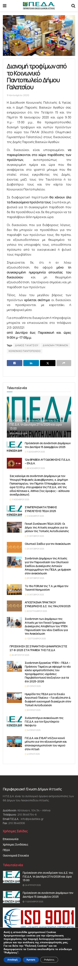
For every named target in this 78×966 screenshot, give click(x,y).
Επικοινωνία (10, 839)
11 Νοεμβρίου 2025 (20, 499)
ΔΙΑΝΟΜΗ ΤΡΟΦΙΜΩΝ (55, 345)
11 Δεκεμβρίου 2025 (36, 451)
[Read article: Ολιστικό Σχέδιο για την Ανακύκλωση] (14, 547)
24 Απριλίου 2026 (19, 433)
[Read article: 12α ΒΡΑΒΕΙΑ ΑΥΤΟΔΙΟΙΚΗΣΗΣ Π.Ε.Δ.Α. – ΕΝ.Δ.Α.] (14, 463)
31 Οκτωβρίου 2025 (35, 536)
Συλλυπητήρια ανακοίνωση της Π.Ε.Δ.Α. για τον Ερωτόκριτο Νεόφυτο (44, 721)
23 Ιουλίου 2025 (34, 686)
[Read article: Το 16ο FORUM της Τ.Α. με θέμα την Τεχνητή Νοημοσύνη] (14, 589)
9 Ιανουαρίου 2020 (18, 95)
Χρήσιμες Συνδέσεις (15, 844)
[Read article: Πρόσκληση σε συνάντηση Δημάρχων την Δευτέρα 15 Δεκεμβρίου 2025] (14, 446)
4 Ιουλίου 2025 (33, 754)
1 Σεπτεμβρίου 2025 (36, 638)
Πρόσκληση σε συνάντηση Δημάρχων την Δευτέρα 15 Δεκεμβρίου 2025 (48, 445)
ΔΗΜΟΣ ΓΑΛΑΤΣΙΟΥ (26, 345)
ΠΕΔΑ (6, 850)
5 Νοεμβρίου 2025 (35, 516)
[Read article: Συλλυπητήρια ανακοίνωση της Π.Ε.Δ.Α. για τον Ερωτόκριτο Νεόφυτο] (14, 721)
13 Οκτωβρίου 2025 (35, 594)
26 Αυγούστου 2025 (20, 655)
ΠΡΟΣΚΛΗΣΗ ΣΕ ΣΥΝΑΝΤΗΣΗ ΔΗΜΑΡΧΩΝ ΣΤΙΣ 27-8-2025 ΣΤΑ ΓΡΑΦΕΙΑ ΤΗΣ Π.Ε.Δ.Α (38, 648)
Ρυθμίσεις (49, 959)
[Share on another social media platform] (63, 363)
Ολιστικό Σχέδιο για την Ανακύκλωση (48, 544)
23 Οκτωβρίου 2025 (35, 548)
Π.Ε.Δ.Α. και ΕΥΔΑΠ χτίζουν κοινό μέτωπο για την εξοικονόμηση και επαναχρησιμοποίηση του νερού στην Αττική (46, 743)
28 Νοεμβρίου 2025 (36, 468)
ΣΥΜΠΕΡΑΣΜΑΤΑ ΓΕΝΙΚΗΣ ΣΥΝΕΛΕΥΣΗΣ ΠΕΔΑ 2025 (41, 509)
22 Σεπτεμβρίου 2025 (37, 611)
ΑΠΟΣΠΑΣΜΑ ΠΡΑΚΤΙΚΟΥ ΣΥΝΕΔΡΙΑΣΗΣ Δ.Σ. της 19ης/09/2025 (48, 604)
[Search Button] (73, 5)
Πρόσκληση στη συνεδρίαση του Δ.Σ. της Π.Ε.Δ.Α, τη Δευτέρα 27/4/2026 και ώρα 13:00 (37, 424)
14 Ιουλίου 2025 (34, 730)
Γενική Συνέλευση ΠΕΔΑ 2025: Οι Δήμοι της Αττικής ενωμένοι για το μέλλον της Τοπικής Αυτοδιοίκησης (47, 527)
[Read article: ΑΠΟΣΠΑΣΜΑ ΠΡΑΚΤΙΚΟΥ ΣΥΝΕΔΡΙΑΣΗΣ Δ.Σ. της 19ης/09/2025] (14, 605)
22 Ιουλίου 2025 (34, 710)
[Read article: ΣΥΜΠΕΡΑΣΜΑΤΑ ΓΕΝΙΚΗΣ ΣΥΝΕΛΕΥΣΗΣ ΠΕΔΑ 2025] (14, 510)
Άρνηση (31, 959)
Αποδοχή (12, 959)
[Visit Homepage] (39, 5)
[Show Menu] (4, 5)
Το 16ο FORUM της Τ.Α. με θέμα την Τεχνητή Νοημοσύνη (46, 588)
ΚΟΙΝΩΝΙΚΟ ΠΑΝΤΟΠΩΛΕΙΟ (25, 351)
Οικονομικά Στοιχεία (16, 855)
